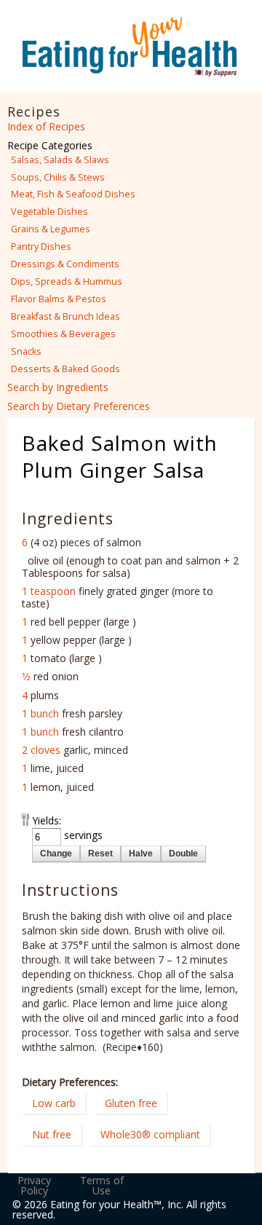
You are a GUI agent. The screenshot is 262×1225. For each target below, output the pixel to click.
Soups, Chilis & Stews (58, 177)
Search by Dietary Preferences (78, 406)
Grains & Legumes (50, 229)
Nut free (51, 1134)
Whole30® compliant (150, 1134)
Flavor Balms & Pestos (58, 299)
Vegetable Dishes (49, 211)
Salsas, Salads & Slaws (60, 160)
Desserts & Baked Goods (65, 369)
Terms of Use (102, 1185)
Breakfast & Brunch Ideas (65, 316)
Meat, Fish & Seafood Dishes (73, 194)
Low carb (54, 1103)
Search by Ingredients (57, 387)
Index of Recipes (46, 126)
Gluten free (131, 1103)
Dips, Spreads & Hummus (66, 281)
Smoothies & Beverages (63, 334)
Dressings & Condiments (65, 264)
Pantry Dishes (41, 246)
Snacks (26, 351)
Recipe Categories (49, 145)
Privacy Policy (34, 1185)
